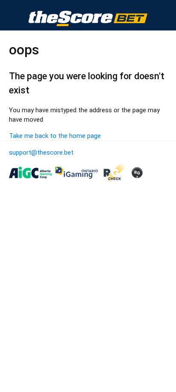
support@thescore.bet (41, 152)
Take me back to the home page (55, 136)
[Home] (88, 15)
